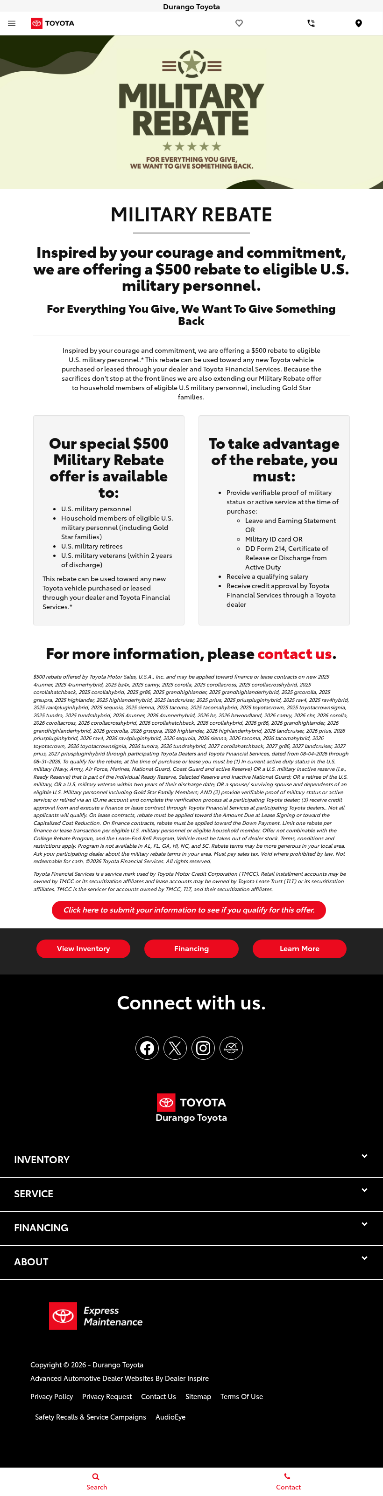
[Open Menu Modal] (11, 23)
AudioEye (170, 1416)
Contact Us (158, 1396)
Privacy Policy (51, 1396)
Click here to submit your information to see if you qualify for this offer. (189, 909)
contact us (294, 652)
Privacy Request (107, 1396)
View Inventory (83, 947)
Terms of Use (241, 1396)
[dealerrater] (231, 1048)
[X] (175, 1048)
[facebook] (147, 1048)
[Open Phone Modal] (311, 23)
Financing (191, 947)
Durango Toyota (117, 1364)
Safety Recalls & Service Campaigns (90, 1416)
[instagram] (203, 1048)
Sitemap (198, 1396)
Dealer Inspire (187, 1378)
